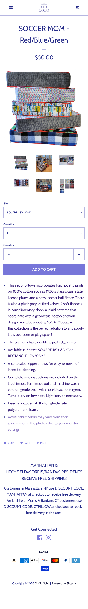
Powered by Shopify (63, 583)
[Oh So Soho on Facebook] (40, 538)
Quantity (8, 224)
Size (5, 203)
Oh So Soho (42, 583)
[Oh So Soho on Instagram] (48, 538)
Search (44, 551)
